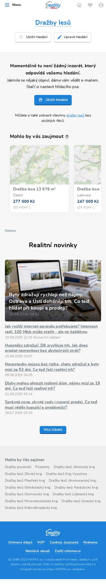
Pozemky (42, 467)
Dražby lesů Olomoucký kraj (27, 494)
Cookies (56, 542)
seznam (71, 542)
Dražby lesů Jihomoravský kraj (72, 480)
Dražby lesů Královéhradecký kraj (31, 508)
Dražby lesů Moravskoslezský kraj (31, 501)
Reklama (90, 542)
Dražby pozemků (18, 467)
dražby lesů (75, 115)
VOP (41, 542)
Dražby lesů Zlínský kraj (23, 474)
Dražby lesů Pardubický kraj (76, 487)
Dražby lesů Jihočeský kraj (74, 467)
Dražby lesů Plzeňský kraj (25, 480)
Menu (16, 5)
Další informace (68, 551)
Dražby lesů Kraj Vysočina (66, 474)
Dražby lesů (53, 23)
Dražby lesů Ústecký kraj (81, 501)
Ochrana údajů (20, 542)
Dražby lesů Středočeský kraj (27, 487)
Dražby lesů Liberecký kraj (73, 494)
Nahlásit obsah (37, 551)
